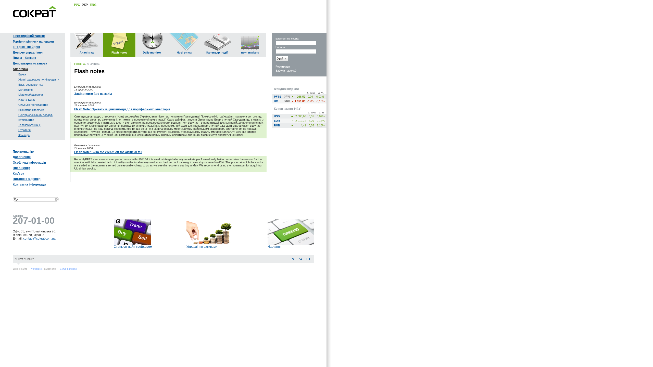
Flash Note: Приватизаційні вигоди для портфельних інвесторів (122, 109)
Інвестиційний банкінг (29, 36)
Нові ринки (185, 52)
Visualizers (37, 269)
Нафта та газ (26, 99)
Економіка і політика (31, 109)
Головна (79, 63)
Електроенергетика (30, 84)
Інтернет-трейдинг (26, 47)
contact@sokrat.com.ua (39, 238)
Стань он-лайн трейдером (133, 246)
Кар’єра (18, 173)
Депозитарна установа (30, 63)
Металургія (25, 89)
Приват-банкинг (24, 58)
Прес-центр (21, 168)
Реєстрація (282, 66)
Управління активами (201, 246)
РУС (77, 5)
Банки (22, 74)
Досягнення (22, 157)
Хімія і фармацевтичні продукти (38, 79)
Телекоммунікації (29, 124)
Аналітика (20, 69)
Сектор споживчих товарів (35, 114)
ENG (93, 5)
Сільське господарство (33, 104)
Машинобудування (30, 94)
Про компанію (23, 151)
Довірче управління (28, 52)
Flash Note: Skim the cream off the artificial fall (108, 152)
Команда (24, 135)
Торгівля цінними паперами (33, 41)
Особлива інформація (29, 162)
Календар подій (217, 52)
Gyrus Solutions (68, 269)
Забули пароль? (285, 70)
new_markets (250, 52)
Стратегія (24, 130)
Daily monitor (152, 52)
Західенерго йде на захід (93, 94)
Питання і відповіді (27, 179)
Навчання (275, 246)
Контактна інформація (29, 184)
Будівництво (26, 119)
